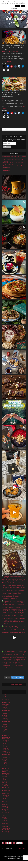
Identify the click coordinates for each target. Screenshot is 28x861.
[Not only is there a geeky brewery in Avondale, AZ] (14, 512)
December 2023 (6, 702)
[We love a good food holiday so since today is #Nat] (14, 212)
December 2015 (6, 828)
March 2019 (5, 767)
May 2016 (4, 820)
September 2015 (6, 833)
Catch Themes (17, 858)
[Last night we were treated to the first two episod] (14, 337)
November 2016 (6, 811)
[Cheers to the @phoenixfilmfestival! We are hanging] (14, 412)
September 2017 (6, 795)
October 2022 (5, 712)
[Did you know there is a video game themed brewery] (14, 537)
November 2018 (6, 773)
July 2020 (4, 743)
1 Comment (14, 98)
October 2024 (5, 699)
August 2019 (5, 759)
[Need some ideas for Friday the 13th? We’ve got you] (14, 637)
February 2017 (5, 806)
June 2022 (4, 715)
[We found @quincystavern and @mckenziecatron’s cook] (14, 562)
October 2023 (5, 704)
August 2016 (5, 815)
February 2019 (5, 768)
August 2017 (5, 796)
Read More (14, 8)
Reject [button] (23, 6)
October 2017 (5, 793)
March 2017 (5, 804)
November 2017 (6, 792)
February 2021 (5, 734)
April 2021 (4, 732)
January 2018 (5, 789)
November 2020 (6, 737)
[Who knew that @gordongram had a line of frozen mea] (14, 487)
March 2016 (5, 823)
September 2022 (6, 713)
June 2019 (4, 762)
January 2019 (5, 770)
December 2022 (6, 709)
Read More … (9, 61)
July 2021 (4, 727)
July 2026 (4, 694)
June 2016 (4, 818)
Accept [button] (17, 6)
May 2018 (4, 782)
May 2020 (4, 745)
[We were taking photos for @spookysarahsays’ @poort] (14, 362)
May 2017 (4, 801)
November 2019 (6, 754)
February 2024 (5, 701)
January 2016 (5, 826)
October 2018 (5, 774)
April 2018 (4, 784)
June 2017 (4, 800)
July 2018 (4, 779)
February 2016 (5, 825)
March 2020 (5, 748)
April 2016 (4, 822)
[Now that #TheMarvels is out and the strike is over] (14, 437)
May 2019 (4, 764)
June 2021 (4, 729)
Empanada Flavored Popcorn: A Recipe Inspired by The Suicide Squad (13, 47)
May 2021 (4, 731)
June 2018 (4, 781)
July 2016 (4, 817)
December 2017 (6, 790)
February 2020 (5, 749)
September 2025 (6, 698)
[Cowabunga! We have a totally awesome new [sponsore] (14, 287)
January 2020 (5, 751)
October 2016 (5, 812)
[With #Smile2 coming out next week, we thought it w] (14, 187)
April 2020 (4, 746)
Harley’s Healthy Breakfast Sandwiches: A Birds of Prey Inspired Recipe (11, 94)
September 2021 (6, 724)
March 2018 (5, 785)
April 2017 (4, 803)
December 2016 (6, 809)
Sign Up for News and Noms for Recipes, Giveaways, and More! (14, 140)
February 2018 (5, 787)
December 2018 (6, 771)
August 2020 (5, 742)
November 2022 (6, 710)
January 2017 (5, 807)
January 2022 (5, 720)
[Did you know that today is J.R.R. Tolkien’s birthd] (14, 312)
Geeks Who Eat (14, 856)
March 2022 (5, 718)
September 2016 (6, 814)
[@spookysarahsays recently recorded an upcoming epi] (14, 462)
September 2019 (6, 757)
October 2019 (5, 756)
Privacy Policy (22, 848)
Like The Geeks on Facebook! (14, 684)
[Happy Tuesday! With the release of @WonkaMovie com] (14, 387)
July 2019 (4, 760)
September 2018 (6, 776)
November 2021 (6, 721)
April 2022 (4, 716)
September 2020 (6, 740)
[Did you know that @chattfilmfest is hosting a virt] (14, 663)
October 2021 (5, 723)
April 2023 (4, 705)
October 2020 (5, 738)
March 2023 (5, 707)
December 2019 (6, 753)
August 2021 (5, 726)
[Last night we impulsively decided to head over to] (14, 587)
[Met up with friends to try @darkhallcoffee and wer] (14, 262)
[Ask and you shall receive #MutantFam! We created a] (14, 612)
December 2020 (6, 735)
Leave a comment (14, 51)
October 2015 (5, 831)
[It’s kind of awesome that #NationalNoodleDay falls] (14, 237)
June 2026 (4, 696)
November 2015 (6, 829)
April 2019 (4, 765)
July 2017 (4, 798)
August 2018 (5, 778)
